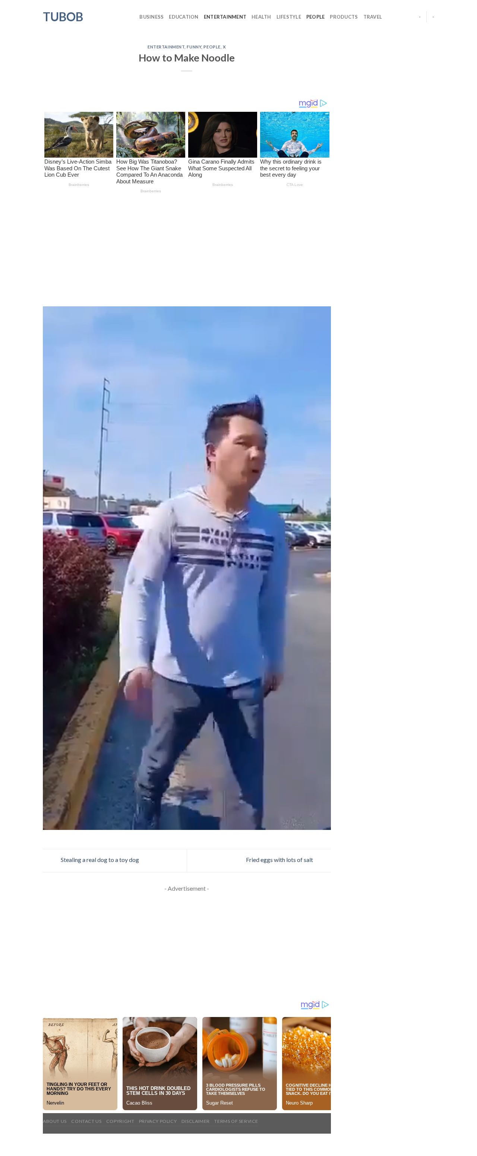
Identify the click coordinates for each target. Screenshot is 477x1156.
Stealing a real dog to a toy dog (99, 859)
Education (183, 17)
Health (261, 17)
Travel (372, 17)
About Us (55, 1121)
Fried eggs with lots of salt (280, 859)
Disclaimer (195, 1121)
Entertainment (225, 17)
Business (151, 17)
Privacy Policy (158, 1121)
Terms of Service (236, 1121)
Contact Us (86, 1121)
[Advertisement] (187, 251)
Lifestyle (289, 17)
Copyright (120, 1121)
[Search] (131, 17)
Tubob (63, 17)
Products (344, 17)
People (315, 17)
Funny (194, 46)
